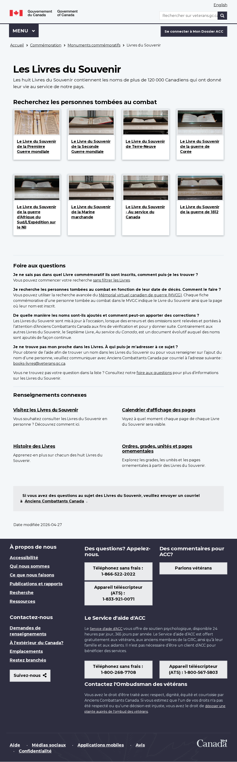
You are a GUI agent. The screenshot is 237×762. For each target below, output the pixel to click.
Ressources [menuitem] (22, 601)
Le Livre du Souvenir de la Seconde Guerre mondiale (90, 146)
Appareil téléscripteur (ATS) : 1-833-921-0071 (118, 593)
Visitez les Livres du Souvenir (45, 410)
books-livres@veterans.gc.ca (39, 363)
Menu (25, 31)
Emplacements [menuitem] (26, 651)
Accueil (17, 45)
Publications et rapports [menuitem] (36, 583)
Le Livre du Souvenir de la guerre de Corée (199, 146)
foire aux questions (154, 373)
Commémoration (45, 45)
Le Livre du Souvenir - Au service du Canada (145, 212)
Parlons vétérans (193, 568)
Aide (15, 745)
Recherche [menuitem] (22, 592)
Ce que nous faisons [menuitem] (32, 575)
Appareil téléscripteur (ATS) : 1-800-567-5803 (193, 669)
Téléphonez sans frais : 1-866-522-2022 (118, 571)
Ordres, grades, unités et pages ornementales (157, 448)
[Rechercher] (222, 15)
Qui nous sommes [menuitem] (30, 566)
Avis (140, 745)
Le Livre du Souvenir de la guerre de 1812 (199, 209)
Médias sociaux (49, 745)
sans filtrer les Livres (111, 280)
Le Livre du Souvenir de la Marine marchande (90, 212)
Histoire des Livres (34, 446)
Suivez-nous (32, 677)
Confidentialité (35, 751)
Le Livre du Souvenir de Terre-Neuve (145, 144)
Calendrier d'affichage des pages (158, 410)
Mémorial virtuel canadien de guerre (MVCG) (140, 295)
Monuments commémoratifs (94, 45)
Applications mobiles (101, 745)
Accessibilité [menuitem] (24, 557)
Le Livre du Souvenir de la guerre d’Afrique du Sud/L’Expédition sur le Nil (36, 217)
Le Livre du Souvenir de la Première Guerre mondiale (36, 146)
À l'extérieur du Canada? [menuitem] (36, 642)
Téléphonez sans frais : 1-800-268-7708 (118, 669)
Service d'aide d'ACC (106, 629)
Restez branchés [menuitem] (28, 660)
